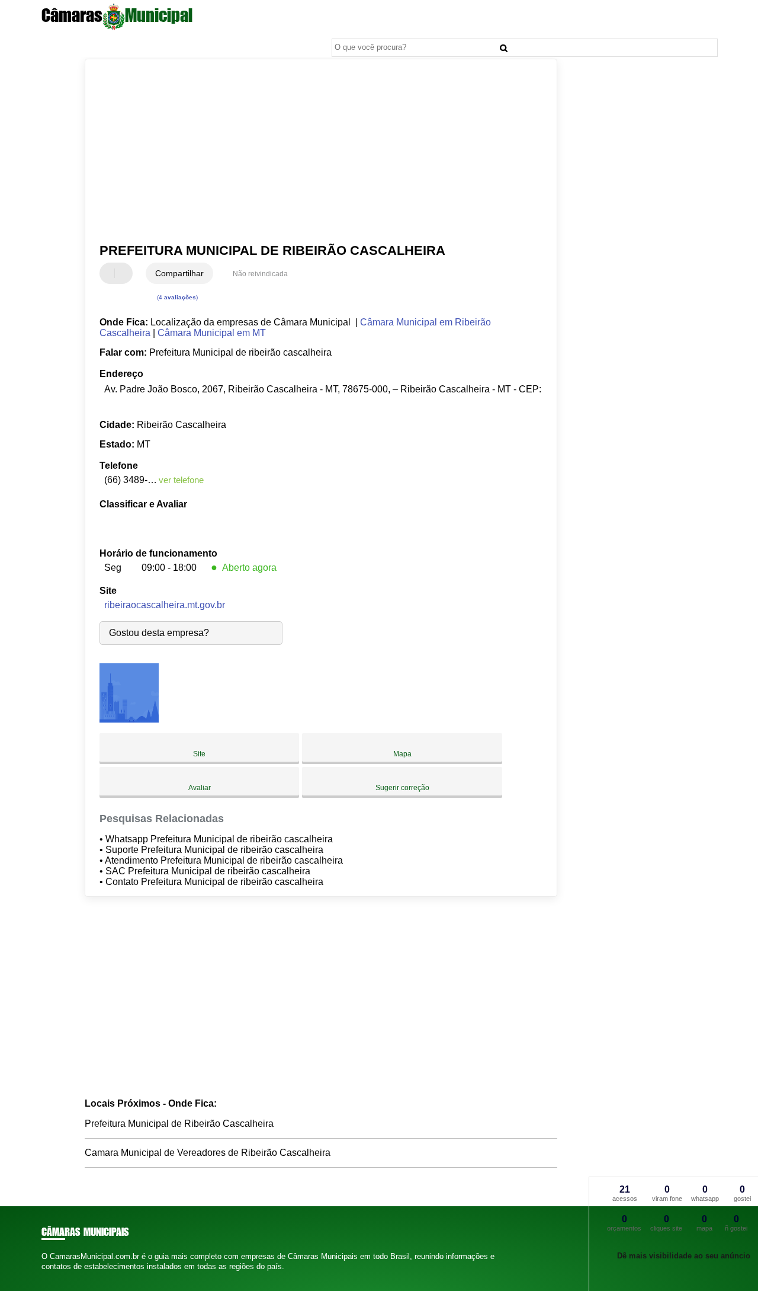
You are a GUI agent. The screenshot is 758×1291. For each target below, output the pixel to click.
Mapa (402, 754)
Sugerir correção (402, 788)
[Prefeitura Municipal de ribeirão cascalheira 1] (129, 719)
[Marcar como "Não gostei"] (125, 273)
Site (199, 754)
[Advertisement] (312, 151)
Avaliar (199, 788)
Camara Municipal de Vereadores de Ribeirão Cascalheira (207, 1153)
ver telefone (181, 480)
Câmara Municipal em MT (212, 333)
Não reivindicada (260, 274)
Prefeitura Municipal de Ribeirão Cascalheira (179, 1124)
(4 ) (176, 297)
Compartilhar (179, 273)
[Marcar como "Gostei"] (110, 273)
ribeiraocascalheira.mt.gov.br (164, 605)
